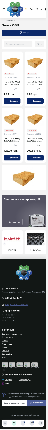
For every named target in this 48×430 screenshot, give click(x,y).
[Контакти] (40, 423)
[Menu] (4, 9)
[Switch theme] (26, 9)
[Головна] (14, 423)
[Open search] (37, 9)
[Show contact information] (31, 9)
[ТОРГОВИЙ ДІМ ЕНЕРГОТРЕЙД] (15, 9)
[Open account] (41, 9)
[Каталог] (5, 423)
